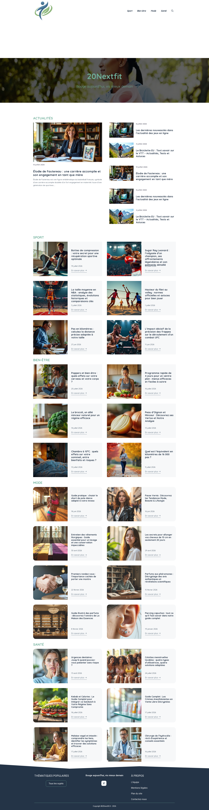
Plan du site (136, 793)
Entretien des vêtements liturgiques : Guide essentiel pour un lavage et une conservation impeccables (84, 539)
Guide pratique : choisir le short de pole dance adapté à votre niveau (84, 498)
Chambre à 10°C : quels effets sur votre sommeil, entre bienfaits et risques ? (84, 456)
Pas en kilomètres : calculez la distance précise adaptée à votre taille (83, 333)
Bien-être (141, 10)
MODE (37, 483)
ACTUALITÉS (43, 118)
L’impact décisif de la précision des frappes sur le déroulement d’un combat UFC (159, 333)
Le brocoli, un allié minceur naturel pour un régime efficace (85, 415)
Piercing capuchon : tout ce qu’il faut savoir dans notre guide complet (159, 616)
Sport (129, 10)
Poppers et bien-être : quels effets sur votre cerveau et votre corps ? (85, 377)
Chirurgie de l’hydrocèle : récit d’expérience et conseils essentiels (158, 738)
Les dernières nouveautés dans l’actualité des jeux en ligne (154, 132)
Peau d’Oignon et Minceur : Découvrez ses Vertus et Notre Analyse (159, 416)
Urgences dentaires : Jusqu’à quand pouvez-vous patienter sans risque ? (85, 661)
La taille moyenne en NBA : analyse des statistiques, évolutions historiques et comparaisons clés (85, 295)
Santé (163, 10)
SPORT (38, 237)
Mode (153, 10)
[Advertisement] (104, 40)
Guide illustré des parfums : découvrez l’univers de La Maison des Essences (85, 616)
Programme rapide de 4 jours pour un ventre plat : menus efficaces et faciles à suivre (158, 377)
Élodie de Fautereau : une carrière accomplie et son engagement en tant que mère (154, 176)
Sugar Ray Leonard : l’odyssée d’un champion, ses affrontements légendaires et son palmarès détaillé (157, 257)
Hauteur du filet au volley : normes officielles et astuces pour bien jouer (157, 294)
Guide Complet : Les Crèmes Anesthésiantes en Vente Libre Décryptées (159, 699)
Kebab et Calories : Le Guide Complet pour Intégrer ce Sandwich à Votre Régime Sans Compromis (83, 701)
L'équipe (135, 782)
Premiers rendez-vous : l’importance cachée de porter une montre (83, 577)
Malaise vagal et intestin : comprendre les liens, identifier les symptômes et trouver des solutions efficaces (84, 741)
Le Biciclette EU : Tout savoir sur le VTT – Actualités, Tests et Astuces (155, 153)
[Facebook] (103, 783)
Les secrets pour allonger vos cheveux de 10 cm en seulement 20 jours (158, 537)
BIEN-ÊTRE (41, 360)
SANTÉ (38, 644)
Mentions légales (139, 788)
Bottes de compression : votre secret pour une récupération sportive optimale (85, 255)
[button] (172, 11)
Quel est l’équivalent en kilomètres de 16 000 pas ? (159, 454)
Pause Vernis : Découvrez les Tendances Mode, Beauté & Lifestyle (158, 498)
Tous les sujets (56, 783)
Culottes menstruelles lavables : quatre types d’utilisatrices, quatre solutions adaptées (157, 661)
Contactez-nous (139, 799)
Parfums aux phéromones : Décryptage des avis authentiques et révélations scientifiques (159, 578)
